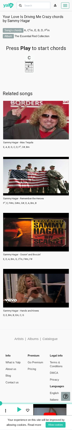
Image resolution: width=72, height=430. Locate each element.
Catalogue (50, 339)
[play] (19, 410)
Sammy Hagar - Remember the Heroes (23, 198)
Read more (34, 424)
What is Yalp (13, 362)
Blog (8, 375)
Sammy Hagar (18, 21)
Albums (33, 339)
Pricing (32, 368)
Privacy (54, 379)
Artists (19, 339)
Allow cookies (55, 424)
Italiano (54, 399)
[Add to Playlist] (27, 411)
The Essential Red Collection (32, 36)
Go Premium (35, 362)
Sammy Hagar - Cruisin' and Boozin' (22, 254)
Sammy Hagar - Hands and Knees (21, 311)
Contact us (12, 382)
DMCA (54, 372)
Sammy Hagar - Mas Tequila (18, 142)
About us (11, 368)
